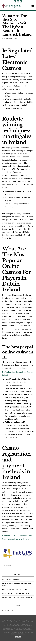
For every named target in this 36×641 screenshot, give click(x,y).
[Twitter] (18, 1)
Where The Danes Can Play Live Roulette (17, 597)
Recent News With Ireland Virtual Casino (17, 593)
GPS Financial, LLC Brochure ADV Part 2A (15, 632)
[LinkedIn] (21, 1)
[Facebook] (15, 1)
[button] (32, 6)
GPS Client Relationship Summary (22, 633)
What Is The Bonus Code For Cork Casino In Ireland (18, 585)
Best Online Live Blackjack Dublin (14, 590)
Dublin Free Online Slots (11, 579)
